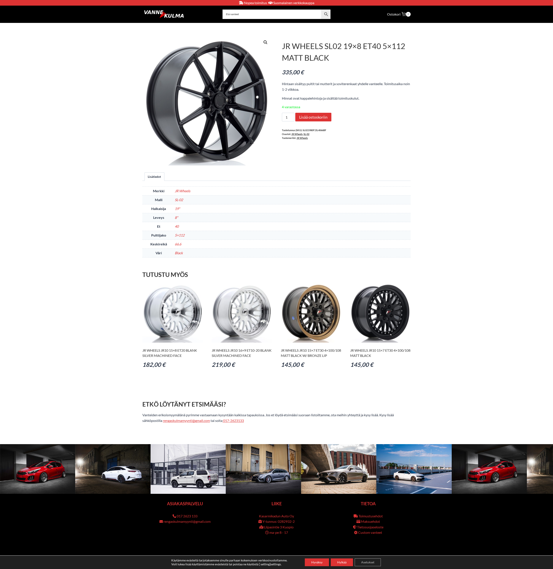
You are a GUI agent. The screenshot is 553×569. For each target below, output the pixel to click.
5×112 (179, 235)
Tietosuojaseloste (370, 527)
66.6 (178, 244)
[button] (265, 42)
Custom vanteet (370, 532)
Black (179, 253)
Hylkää (341, 562)
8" (176, 217)
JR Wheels (297, 134)
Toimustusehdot (371, 516)
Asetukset (367, 562)
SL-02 (306, 134)
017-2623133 (233, 420)
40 (177, 226)
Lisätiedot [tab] (154, 176)
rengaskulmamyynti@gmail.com (186, 420)
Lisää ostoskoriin (313, 117)
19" (177, 209)
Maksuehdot (370, 521)
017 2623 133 (187, 516)
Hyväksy (317, 562)
